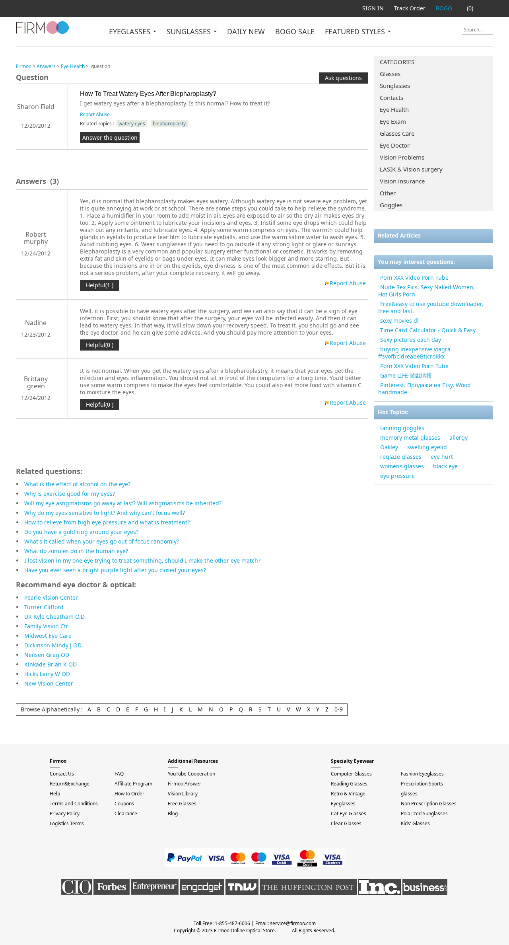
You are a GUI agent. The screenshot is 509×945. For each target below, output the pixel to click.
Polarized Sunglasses (424, 813)
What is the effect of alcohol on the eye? (77, 484)
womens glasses (402, 466)
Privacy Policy (65, 813)
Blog (173, 813)
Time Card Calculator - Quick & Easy (428, 330)
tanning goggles (402, 428)
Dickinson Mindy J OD (53, 645)
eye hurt (442, 456)
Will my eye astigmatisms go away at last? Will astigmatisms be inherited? (122, 503)
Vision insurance (402, 181)
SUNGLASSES (190, 31)
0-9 (338, 709)
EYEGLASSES (130, 31)
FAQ (119, 773)
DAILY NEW (246, 31)
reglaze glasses (401, 456)
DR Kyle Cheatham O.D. (55, 616)
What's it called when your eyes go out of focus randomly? (101, 541)
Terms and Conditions (74, 803)
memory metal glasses (410, 437)
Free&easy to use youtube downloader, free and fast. (430, 307)
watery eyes (132, 123)
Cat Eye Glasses (348, 813)
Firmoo (23, 66)
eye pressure (397, 475)
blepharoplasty (169, 123)
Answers (46, 66)
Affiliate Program (133, 783)
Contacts (391, 97)
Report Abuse (95, 114)
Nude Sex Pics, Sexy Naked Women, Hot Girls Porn (426, 290)
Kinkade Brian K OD (50, 664)
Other (388, 193)
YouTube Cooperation (191, 773)
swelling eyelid (427, 447)
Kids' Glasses (415, 823)
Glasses (390, 74)
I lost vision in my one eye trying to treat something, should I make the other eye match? (142, 560)
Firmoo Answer (184, 783)
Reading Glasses (349, 783)
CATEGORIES (397, 62)
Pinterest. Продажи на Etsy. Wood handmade (424, 388)
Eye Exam (393, 121)
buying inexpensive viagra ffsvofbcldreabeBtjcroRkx (414, 352)
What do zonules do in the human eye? (76, 551)
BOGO (444, 8)
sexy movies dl (399, 320)
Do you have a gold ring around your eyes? (81, 532)
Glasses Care (397, 133)
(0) (470, 8)
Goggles (391, 205)
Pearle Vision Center (51, 597)
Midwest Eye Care (48, 635)
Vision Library (183, 793)
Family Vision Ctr (46, 626)
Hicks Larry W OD (47, 674)
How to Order (129, 793)
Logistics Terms (67, 823)
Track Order (409, 8)
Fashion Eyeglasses (422, 773)
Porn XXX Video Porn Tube (414, 277)
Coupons (124, 803)
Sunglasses (395, 86)
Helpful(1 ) (99, 285)
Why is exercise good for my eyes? (69, 493)
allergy (458, 437)
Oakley (389, 447)
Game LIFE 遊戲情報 (406, 375)
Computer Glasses (351, 773)
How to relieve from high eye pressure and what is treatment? (107, 522)
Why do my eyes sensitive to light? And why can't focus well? (104, 512)
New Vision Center (48, 683)
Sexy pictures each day (410, 339)
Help (55, 793)
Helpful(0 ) (99, 345)
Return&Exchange (69, 783)
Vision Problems (402, 157)
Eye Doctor (395, 145)
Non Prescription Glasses (429, 803)
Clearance (126, 813)
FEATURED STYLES (356, 31)
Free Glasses (182, 803)
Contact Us (62, 773)
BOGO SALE (295, 31)
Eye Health (394, 109)
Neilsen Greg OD (46, 655)
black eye (445, 466)
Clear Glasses (346, 823)
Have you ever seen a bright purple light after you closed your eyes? (115, 570)
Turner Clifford (44, 607)
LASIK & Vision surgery (411, 169)
